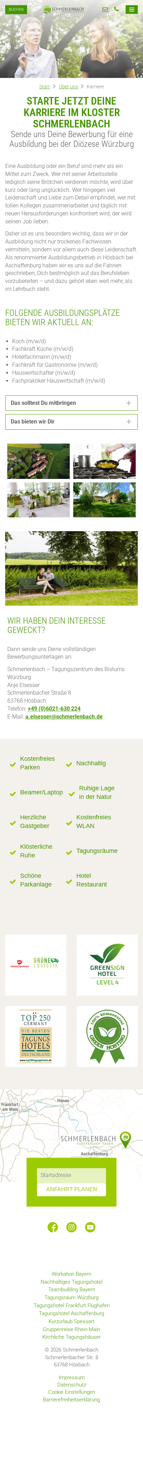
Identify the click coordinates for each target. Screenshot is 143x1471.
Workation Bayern (71, 1274)
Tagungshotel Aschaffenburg (71, 1313)
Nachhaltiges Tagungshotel (71, 1282)
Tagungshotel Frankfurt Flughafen (72, 1305)
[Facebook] (53, 1227)
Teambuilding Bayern (71, 1289)
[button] (71, 403)
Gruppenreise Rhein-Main (71, 1329)
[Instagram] (71, 1227)
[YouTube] (90, 1227)
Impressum (72, 1377)
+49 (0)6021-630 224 (54, 708)
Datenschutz (71, 1385)
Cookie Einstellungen (71, 1392)
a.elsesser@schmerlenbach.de (64, 716)
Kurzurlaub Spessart (71, 1321)
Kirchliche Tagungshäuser (71, 1337)
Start (44, 86)
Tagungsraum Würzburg (71, 1297)
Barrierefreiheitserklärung (71, 1400)
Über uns (68, 86)
